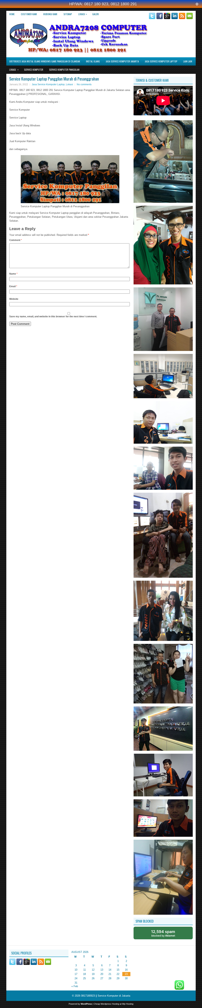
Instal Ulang (93, 61)
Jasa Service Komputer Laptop (161, 61)
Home (12, 14)
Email (13, 286)
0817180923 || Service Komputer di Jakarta (105, 995)
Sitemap (68, 14)
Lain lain (187, 61)
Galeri (95, 14)
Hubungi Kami (50, 14)
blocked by (163, 933)
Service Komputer (33, 69)
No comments (84, 84)
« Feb (74, 986)
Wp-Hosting (127, 1004)
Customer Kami (29, 14)
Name (13, 273)
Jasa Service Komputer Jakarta (122, 61)
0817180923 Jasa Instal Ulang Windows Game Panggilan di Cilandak (44, 61)
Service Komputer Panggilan (64, 69)
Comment (15, 240)
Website (13, 299)
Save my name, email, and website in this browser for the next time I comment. (53, 316)
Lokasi (82, 14)
